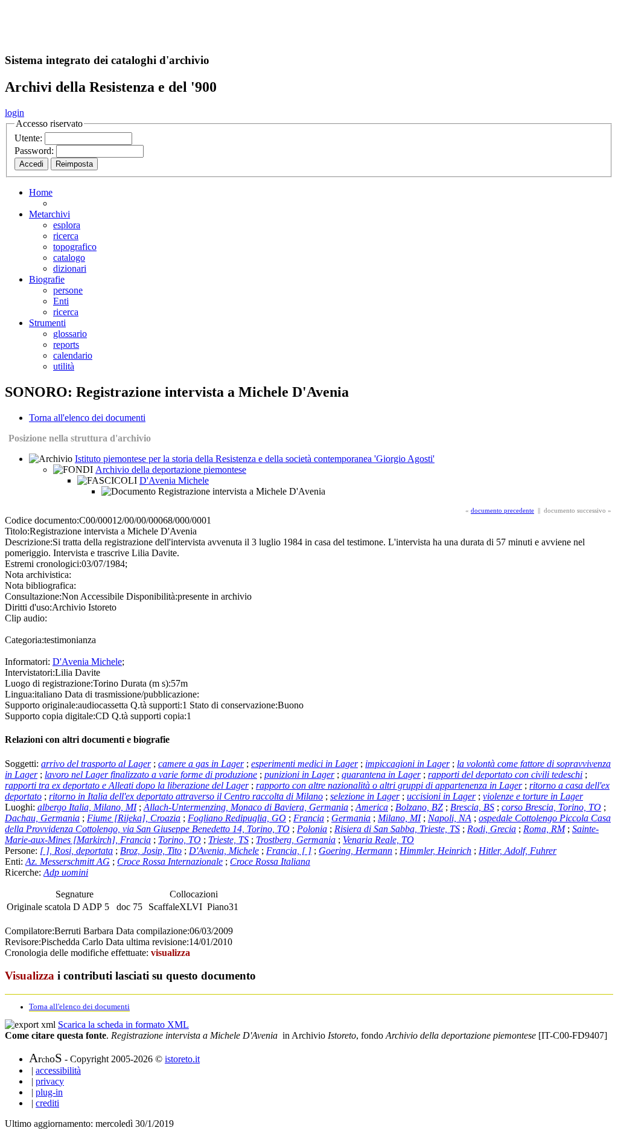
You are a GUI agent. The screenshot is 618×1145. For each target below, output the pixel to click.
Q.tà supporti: (156, 705)
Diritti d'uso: (28, 607)
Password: (35, 151)
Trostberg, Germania (296, 840)
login (14, 112)
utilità (63, 366)
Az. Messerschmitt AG (67, 861)
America (371, 807)
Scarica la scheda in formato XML (123, 1024)
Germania (351, 818)
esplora (66, 225)
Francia (308, 818)
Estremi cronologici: (43, 564)
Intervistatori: (30, 672)
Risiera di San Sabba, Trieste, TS (397, 829)
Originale (26, 907)
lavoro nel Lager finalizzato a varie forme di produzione (151, 774)
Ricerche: (24, 872)
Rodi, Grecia (491, 829)
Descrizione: (29, 542)
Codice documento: (42, 520)
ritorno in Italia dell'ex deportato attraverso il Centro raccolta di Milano (186, 796)
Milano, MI (399, 818)
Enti (61, 301)
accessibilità (58, 1070)
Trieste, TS (228, 840)
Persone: (22, 850)
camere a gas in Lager (201, 764)
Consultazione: (33, 596)
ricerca (65, 236)
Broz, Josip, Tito (151, 850)
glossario (70, 334)
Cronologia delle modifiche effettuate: (78, 953)
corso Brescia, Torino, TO (551, 807)
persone (68, 290)
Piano (218, 907)
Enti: (15, 861)
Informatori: (27, 661)
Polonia (312, 829)
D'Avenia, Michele (224, 850)
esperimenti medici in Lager (304, 764)
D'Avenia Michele (174, 480)
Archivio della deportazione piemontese (170, 469)
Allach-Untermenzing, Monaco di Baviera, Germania (246, 807)
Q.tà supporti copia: (149, 716)
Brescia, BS (472, 807)
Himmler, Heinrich (435, 850)
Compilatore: (29, 931)
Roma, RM (544, 829)
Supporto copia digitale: (50, 716)
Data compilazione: (153, 931)
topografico (75, 247)
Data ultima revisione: (147, 942)
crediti (47, 1103)
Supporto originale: (41, 705)
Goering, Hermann (355, 850)
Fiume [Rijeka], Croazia (133, 818)
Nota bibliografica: (40, 585)
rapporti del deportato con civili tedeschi (505, 774)
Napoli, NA (449, 818)
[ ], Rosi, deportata (76, 850)
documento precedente (502, 510)
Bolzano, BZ (419, 807)
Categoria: (24, 640)
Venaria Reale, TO (378, 840)
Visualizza (29, 975)
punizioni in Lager (299, 774)
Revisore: (23, 942)
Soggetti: (23, 764)
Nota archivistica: (38, 574)
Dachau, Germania (42, 818)
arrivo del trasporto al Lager (96, 764)
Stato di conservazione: (234, 705)
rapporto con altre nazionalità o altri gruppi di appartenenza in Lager (389, 785)
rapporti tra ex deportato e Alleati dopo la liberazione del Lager (127, 785)
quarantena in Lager (381, 774)
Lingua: (19, 694)
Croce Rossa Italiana (270, 861)
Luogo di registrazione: (49, 683)
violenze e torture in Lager (533, 796)
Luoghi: (21, 807)
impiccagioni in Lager (407, 764)
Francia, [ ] (288, 850)
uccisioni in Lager (441, 796)
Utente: (29, 138)
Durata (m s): (146, 683)
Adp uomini (65, 872)
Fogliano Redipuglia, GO (237, 818)
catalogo (69, 257)
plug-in (49, 1092)
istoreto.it (182, 1059)
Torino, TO (179, 840)
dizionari (69, 268)
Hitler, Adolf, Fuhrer (517, 850)
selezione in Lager (365, 796)
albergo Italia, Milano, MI (86, 807)
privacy (50, 1081)
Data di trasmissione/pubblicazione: (132, 694)
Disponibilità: (151, 596)
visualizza (170, 953)
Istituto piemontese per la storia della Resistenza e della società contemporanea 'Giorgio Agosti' (255, 459)
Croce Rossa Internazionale (170, 861)
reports (66, 344)
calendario (72, 355)
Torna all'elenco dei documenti (87, 417)
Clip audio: (26, 618)
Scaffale (163, 907)
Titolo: (17, 531)
